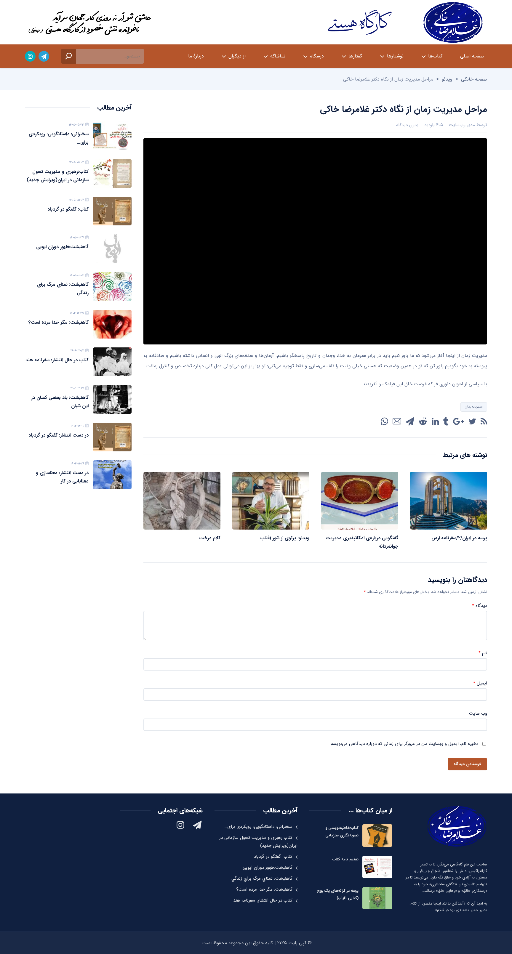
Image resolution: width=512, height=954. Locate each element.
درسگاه (317, 56)
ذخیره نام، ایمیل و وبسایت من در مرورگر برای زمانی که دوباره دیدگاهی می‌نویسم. (403, 743)
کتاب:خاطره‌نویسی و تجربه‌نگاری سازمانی (342, 831)
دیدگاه (479, 605)
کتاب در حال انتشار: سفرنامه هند (57, 360)
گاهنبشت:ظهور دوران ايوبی (62, 247)
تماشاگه (277, 56)
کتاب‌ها (435, 56)
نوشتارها (395, 56)
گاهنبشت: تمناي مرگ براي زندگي (63, 288)
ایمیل (480, 683)
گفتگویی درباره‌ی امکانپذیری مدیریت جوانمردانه (362, 542)
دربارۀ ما (196, 56)
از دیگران (237, 56)
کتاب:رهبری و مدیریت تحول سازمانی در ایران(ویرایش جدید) (58, 176)
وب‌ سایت (478, 713)
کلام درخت (209, 538)
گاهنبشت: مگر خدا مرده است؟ (58, 322)
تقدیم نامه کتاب (345, 859)
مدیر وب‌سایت (462, 125)
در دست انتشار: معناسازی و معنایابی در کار (62, 477)
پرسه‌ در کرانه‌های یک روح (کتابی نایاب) (338, 894)
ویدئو (447, 79)
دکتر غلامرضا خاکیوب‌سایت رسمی (404, 22)
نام (483, 653)
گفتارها (355, 56)
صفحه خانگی (474, 79)
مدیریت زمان (474, 406)
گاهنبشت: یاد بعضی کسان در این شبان (60, 402)
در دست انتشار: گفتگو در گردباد (58, 435)
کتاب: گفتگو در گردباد (68, 209)
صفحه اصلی (472, 56)
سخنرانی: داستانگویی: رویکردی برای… (59, 138)
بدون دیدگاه (407, 125)
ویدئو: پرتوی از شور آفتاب (284, 538)
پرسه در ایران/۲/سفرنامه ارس (459, 538)
